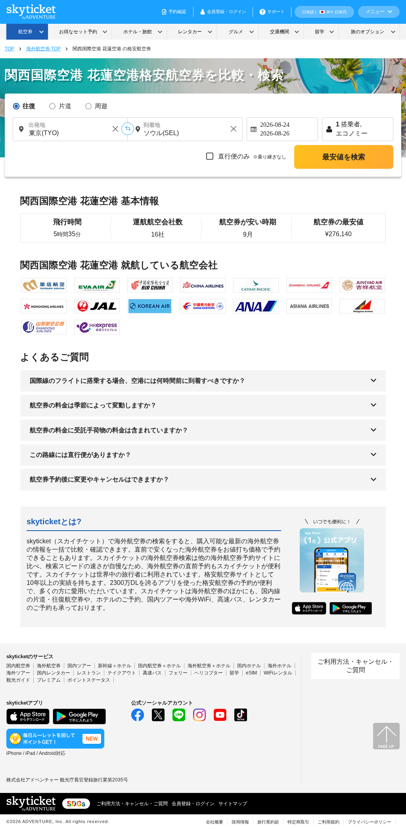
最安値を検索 (343, 157)
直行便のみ (251, 156)
